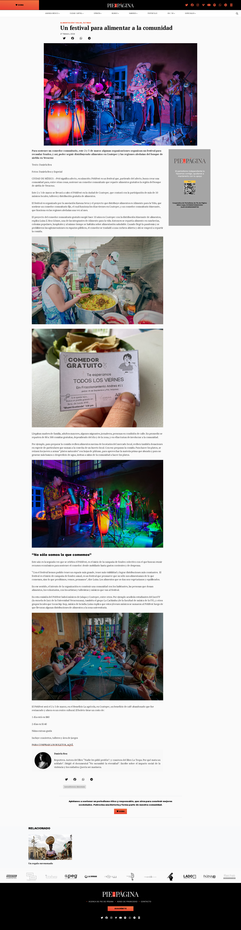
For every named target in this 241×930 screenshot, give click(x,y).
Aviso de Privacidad (127, 902)
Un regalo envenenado (40, 863)
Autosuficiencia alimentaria (74, 787)
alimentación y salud (71, 23)
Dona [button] (21, 5)
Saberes (132, 13)
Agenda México (51, 13)
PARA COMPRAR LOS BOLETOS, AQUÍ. (52, 744)
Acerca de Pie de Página (101, 902)
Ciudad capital (76, 13)
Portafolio (152, 13)
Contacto (146, 902)
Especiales (189, 13)
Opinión (97, 13)
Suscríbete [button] (121, 909)
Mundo (115, 13)
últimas (87, 23)
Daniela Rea (60, 753)
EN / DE (171, 13)
